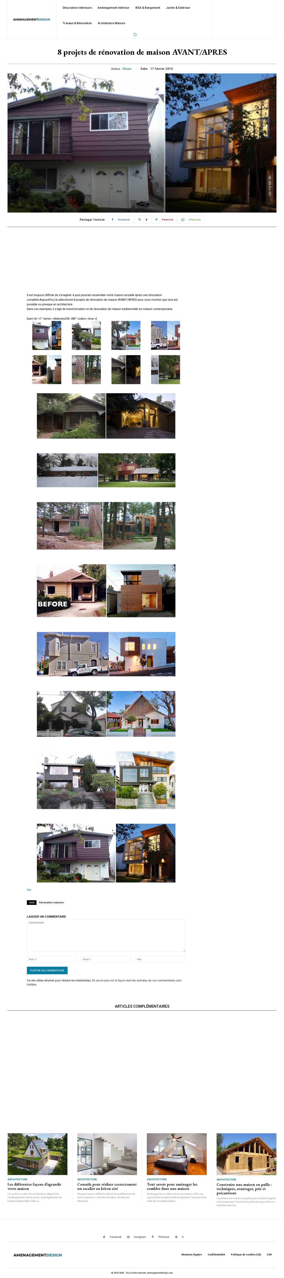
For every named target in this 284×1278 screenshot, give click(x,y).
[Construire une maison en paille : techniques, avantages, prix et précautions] (247, 1154)
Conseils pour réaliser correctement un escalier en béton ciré (107, 1186)
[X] (176, 1237)
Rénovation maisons (51, 902)
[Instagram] (128, 1237)
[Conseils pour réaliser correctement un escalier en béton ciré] (107, 1154)
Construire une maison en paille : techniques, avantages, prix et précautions (244, 1188)
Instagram (140, 1236)
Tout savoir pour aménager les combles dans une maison (172, 1186)
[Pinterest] (152, 1237)
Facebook (116, 1236)
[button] (135, 34)
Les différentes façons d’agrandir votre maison (34, 1186)
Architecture (17, 1179)
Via (29, 890)
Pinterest (163, 1236)
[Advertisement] (106, 266)
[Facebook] (104, 1237)
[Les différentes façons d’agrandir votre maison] (37, 1154)
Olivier (127, 69)
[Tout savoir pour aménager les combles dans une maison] (177, 1154)
